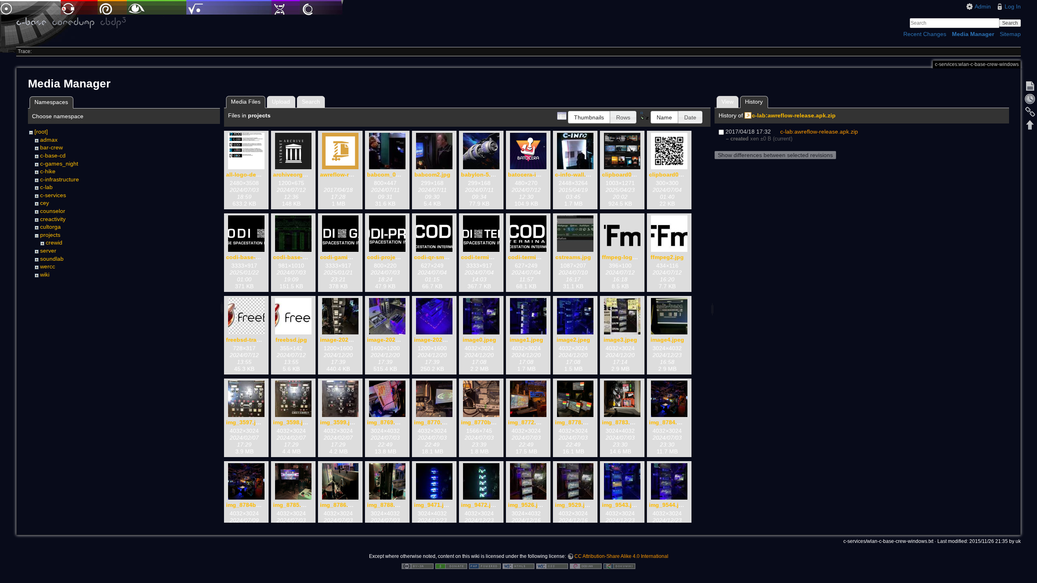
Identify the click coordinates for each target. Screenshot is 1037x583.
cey (44, 203)
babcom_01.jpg (388, 174)
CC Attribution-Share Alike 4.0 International (621, 556)
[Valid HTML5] (518, 565)
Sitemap (1010, 34)
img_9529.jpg (573, 505)
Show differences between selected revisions (775, 155)
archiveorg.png (294, 174)
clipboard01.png (624, 174)
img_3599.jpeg (340, 422)
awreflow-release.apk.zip (354, 174)
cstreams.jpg (573, 257)
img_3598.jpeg (293, 422)
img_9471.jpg (432, 505)
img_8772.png (527, 422)
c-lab (46, 187)
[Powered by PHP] (485, 565)
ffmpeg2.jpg (667, 257)
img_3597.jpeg (246, 422)
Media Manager (973, 34)
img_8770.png (433, 422)
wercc (47, 266)
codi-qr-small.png (438, 257)
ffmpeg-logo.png (625, 257)
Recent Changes (924, 34)
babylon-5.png (481, 174)
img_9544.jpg (667, 505)
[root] (41, 131)
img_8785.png (292, 505)
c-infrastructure (59, 179)
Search (1010, 23)
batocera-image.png (535, 174)
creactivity (53, 219)
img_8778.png (574, 422)
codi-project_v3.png (395, 257)
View (727, 101)
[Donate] (451, 565)
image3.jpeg (620, 339)
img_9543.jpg (620, 505)
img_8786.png (339, 505)
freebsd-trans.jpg (250, 339)
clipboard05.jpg (670, 174)
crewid (54, 242)
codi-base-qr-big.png (255, 257)
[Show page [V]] (1030, 85)
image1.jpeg (526, 339)
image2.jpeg (573, 339)
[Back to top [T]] (1030, 124)
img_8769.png (386, 422)
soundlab (52, 258)
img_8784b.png (247, 505)
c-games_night (59, 163)
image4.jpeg (667, 339)
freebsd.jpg (291, 339)
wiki (44, 274)
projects (50, 235)
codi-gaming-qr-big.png (353, 257)
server (48, 250)
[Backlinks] (1030, 111)
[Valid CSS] (552, 565)
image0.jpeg (479, 339)
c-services (53, 195)
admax (49, 139)
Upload (281, 101)
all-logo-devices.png (254, 174)
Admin (983, 6)
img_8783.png (621, 422)
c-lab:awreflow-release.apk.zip (794, 115)
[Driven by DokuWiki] (619, 565)
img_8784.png (668, 422)
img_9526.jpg (526, 505)
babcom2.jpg (432, 174)
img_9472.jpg (479, 505)
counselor (52, 211)
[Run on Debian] (586, 565)
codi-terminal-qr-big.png (495, 257)
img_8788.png (386, 505)
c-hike (47, 171)
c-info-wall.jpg (575, 174)
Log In (1013, 6)
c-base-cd (53, 155)
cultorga (50, 226)
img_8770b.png (482, 422)
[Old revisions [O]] (1030, 98)
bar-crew (51, 147)
